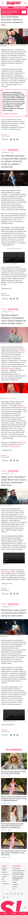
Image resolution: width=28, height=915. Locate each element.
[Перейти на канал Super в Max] (4, 894)
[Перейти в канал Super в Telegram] (11, 894)
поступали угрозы (15, 446)
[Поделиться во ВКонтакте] (10, 139)
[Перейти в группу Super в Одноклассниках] (14, 894)
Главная (5, 913)
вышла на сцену (9, 368)
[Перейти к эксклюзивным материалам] (14, 7)
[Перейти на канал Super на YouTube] (22, 894)
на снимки (21, 351)
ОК (24, 12)
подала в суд (22, 442)
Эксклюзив (23, 913)
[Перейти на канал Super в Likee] (7, 897)
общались (20, 405)
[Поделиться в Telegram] (14, 139)
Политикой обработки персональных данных (9, 12)
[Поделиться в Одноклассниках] (17, 139)
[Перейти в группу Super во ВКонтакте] (7, 894)
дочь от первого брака (8, 572)
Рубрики (14, 913)
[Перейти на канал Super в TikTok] (4, 897)
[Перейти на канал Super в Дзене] (18, 894)
